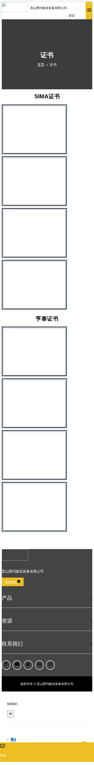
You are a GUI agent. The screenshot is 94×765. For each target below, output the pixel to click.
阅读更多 (11, 582)
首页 (40, 64)
